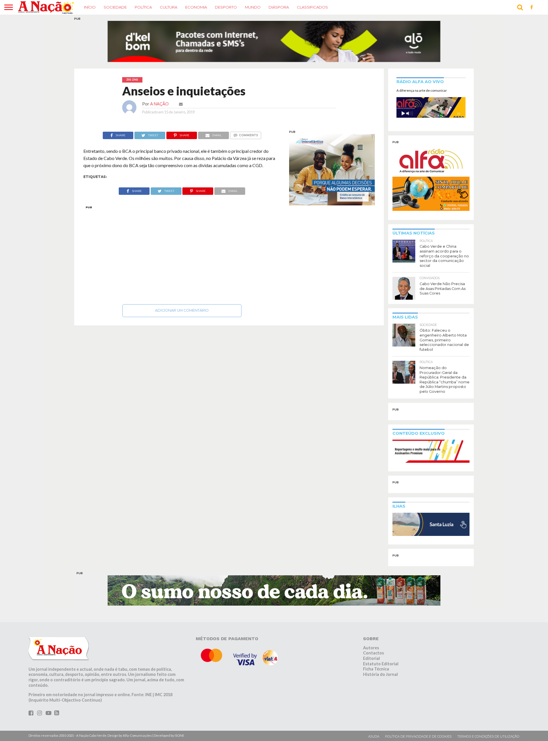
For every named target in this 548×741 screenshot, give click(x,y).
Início (90, 7)
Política (143, 7)
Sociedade (115, 7)
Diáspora (279, 7)
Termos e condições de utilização (488, 725)
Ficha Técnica (376, 658)
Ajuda (373, 725)
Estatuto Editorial (380, 652)
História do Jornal (380, 663)
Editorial (371, 647)
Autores (371, 636)
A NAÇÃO (159, 93)
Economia (196, 7)
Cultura (168, 7)
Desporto (226, 7)
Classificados (312, 7)
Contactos (373, 642)
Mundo (253, 7)
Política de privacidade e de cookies (418, 725)
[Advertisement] (182, 243)
